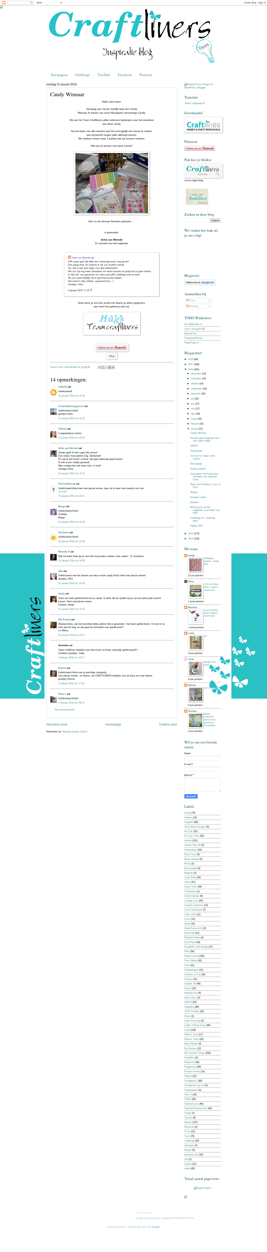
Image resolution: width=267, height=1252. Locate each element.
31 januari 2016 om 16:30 (71, 522)
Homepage (113, 724)
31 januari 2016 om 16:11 (71, 496)
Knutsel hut (190, 333)
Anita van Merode (68, 448)
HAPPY (194, 445)
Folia (186, 965)
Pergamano (190, 1066)
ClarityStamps (191, 896)
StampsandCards (193, 338)
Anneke (192, 711)
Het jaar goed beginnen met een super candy (204, 439)
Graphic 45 (190, 983)
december (196, 373)
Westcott (189, 1126)
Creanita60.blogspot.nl (71, 406)
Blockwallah (190, 868)
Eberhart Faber (192, 937)
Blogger (156, 1226)
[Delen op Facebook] (110, 367)
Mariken (192, 607)
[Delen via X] (106, 367)
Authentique (190, 849)
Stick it (188, 1094)
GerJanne (63, 532)
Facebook (125, 74)
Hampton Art (190, 992)
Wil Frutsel (64, 619)
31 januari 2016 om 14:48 (71, 395)
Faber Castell (191, 956)
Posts (192, 300)
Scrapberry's (190, 1080)
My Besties (190, 1048)
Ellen (191, 581)
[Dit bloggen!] (103, 367)
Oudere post (168, 724)
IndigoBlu (189, 1006)
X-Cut (187, 1131)
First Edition (190, 960)
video (187, 1168)
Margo (61, 506)
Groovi (187, 988)
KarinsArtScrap (66, 483)
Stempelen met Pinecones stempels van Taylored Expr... (204, 476)
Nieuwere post (56, 724)
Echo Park (189, 942)
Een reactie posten (64, 709)
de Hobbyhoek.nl (193, 324)
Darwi (187, 923)
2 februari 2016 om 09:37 (71, 702)
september (197, 388)
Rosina (62, 668)
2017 (191, 364)
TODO (187, 1099)
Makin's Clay (191, 1034)
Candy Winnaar (198, 433)
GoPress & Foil (192, 974)
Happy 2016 (196, 525)
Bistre (187, 863)
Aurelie (188, 840)
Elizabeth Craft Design (196, 946)
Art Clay (188, 831)
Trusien (188, 1117)
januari (195, 428)
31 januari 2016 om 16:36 (71, 541)
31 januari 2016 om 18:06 (71, 560)
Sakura (188, 1076)
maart (194, 418)
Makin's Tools (191, 1039)
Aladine (188, 817)
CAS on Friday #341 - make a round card (211, 587)
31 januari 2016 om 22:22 (71, 609)
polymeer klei (191, 1154)
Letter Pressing (192, 1020)
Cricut (187, 919)
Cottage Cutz (191, 900)
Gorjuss (188, 979)
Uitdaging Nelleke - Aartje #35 (211, 561)
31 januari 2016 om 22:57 (71, 635)
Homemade (196, 451)
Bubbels (194, 502)
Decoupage (196, 463)
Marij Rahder (191, 1043)
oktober (195, 383)
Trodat (187, 1113)
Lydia (191, 633)
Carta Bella (190, 877)
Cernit (187, 882)
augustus (196, 393)
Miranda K (64, 551)
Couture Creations (193, 905)
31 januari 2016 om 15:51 (71, 473)
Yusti (191, 659)
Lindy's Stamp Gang (195, 1025)
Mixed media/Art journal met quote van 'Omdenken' (210, 720)
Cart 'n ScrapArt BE (194, 329)
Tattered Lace (191, 1103)
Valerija (62, 428)
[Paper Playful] (202, 1188)
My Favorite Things (194, 1053)
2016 (191, 369)
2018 (191, 359)
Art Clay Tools (191, 835)
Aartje (61, 593)
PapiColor (189, 1062)
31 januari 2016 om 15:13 (71, 418)
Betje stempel (191, 859)
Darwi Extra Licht (193, 928)
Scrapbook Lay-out (194, 1085)
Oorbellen (189, 1057)
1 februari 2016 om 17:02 (71, 683)
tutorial (187, 1163)
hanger (187, 1150)
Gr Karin (62, 491)
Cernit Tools (190, 886)
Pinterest (145, 74)
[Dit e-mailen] (99, 367)
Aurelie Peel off (192, 845)
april (193, 413)
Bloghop (188, 872)
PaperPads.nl (191, 342)
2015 (191, 533)
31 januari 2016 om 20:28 (71, 583)
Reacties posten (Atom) (74, 731)
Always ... (195, 492)
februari (195, 423)
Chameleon (190, 891)
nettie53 (62, 386)
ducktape (189, 1145)
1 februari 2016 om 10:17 (71, 657)
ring (186, 1159)
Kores (187, 1016)
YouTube (104, 74)
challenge (189, 1140)
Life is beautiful (211, 688)
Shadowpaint (191, 1090)
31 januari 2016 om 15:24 (71, 437)
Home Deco (190, 997)
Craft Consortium (193, 909)
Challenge (82, 74)
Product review (192, 1071)
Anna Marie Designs (195, 826)
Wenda (192, 685)
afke (60, 571)
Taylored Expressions (195, 1108)
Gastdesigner (191, 969)
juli (193, 398)
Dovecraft (189, 933)
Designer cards (198, 497)
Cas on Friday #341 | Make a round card (211, 613)
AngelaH (188, 822)
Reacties (194, 306)
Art (205, 636)
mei (193, 408)
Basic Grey (190, 854)
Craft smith (190, 914)
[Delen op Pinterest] (113, 367)
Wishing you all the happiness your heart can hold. (204, 510)
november (196, 378)
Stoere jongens (198, 468)
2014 (191, 538)
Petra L (62, 694)
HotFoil (188, 1002)
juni (193, 403)
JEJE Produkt (191, 1011)
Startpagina (59, 74)
